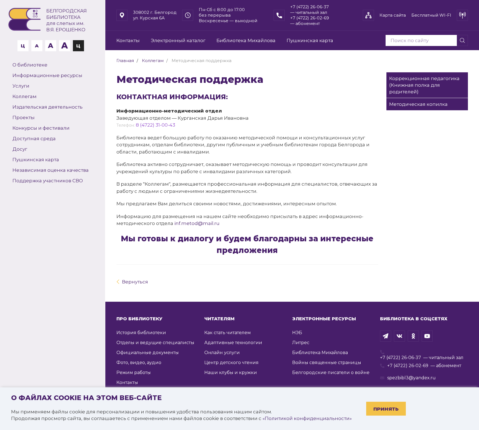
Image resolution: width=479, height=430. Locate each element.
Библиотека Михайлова (246, 40)
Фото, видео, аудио (138, 362)
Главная (125, 60)
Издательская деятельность (47, 107)
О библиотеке (29, 65)
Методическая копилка (418, 104)
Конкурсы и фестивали (41, 128)
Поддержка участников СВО (47, 180)
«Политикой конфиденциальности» (307, 418)
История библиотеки (141, 332)
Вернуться (135, 282)
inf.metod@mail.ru (197, 223)
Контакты (128, 40)
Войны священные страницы (326, 362)
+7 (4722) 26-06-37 (400, 357)
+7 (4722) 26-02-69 (407, 365)
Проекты (23, 117)
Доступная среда (34, 138)
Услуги (20, 86)
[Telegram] (385, 336)
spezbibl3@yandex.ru (411, 377)
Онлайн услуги (222, 352)
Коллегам (24, 96)
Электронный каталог (178, 40)
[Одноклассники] (413, 336)
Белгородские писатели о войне (331, 372)
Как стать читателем (227, 332)
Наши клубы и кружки (230, 372)
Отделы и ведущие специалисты (155, 342)
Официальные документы (147, 352)
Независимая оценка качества (50, 170)
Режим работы (133, 372)
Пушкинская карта (35, 159)
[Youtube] (427, 336)
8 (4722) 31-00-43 (155, 125)
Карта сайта (392, 15)
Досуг (19, 149)
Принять (386, 409)
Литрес (300, 342)
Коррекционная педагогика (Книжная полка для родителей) (424, 85)
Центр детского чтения (231, 362)
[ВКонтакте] (399, 336)
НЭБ (297, 332)
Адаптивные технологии (233, 342)
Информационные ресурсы (47, 75)
